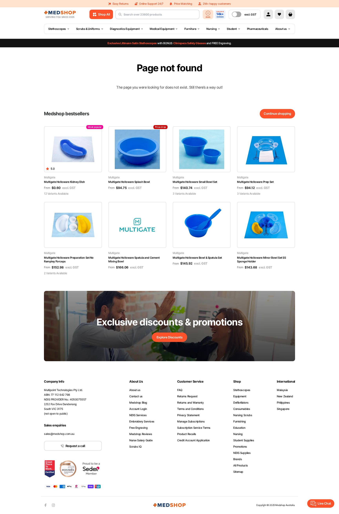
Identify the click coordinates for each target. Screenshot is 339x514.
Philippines (283, 402)
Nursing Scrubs (242, 415)
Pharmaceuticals (257, 28)
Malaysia (282, 390)
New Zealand (285, 396)
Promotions (240, 446)
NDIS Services (138, 415)
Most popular (95, 127)
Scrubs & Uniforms (88, 28)
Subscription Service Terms (194, 427)
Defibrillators (240, 402)
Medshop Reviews (140, 434)
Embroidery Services (141, 421)
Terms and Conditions (190, 408)
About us (281, 28)
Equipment (239, 396)
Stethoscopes (57, 28)
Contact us (136, 396)
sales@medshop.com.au (59, 433)
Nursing (211, 28)
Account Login (138, 408)
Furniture (190, 28)
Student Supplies (243, 440)
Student (232, 28)
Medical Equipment (162, 28)
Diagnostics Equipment (124, 28)
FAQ (179, 390)
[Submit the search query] (120, 15)
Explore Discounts (170, 337)
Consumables (241, 408)
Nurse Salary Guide (140, 440)
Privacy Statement (188, 415)
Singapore (283, 408)
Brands (237, 459)
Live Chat (324, 503)
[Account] (268, 14)
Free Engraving (138, 427)
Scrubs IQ (135, 446)
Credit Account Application (193, 440)
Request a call (75, 446)
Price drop (160, 127)
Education (239, 427)
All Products (240, 465)
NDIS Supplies (242, 452)
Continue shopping (277, 113)
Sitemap (238, 471)
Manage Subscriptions (191, 421)
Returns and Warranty (190, 402)
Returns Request (187, 396)
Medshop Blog (138, 402)
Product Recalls (186, 434)
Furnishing (239, 421)
